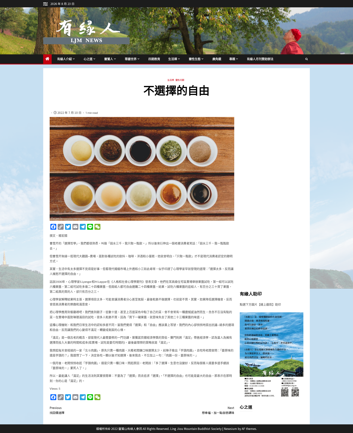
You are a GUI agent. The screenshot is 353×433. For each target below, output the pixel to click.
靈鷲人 (108, 59)
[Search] (306, 58)
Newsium (230, 428)
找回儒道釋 (57, 410)
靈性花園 (179, 79)
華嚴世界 (131, 59)
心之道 (88, 59)
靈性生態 (195, 59)
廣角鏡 (216, 59)
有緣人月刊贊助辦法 (260, 59)
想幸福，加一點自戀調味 (218, 410)
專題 (232, 59)
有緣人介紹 (64, 59)
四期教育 (154, 59)
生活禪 (172, 59)
